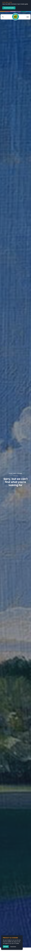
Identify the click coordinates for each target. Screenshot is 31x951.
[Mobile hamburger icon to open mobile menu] (28, 17)
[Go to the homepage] (15, 17)
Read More (13, 946)
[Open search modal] (2, 16)
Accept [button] (6, 946)
